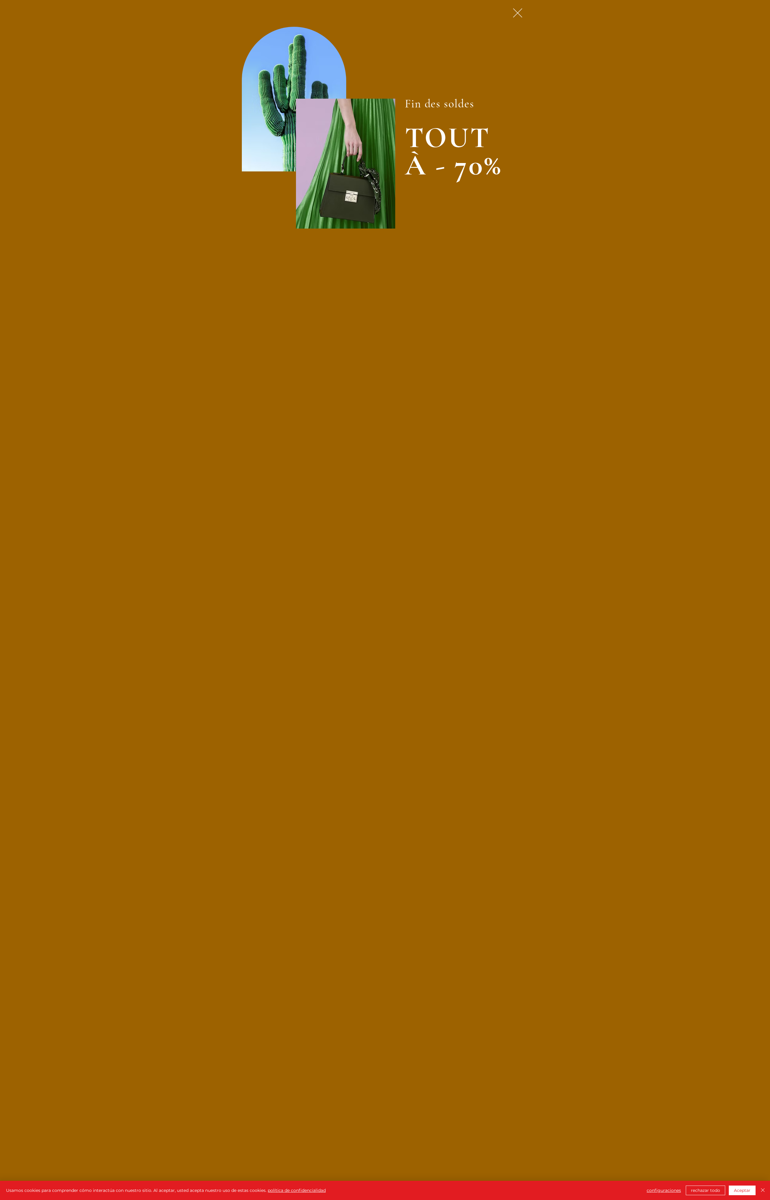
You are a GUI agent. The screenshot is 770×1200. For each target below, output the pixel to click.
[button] (517, 12)
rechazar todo (705, 1190)
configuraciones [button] (664, 1190)
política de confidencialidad (297, 1190)
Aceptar (742, 1190)
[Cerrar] (762, 1190)
